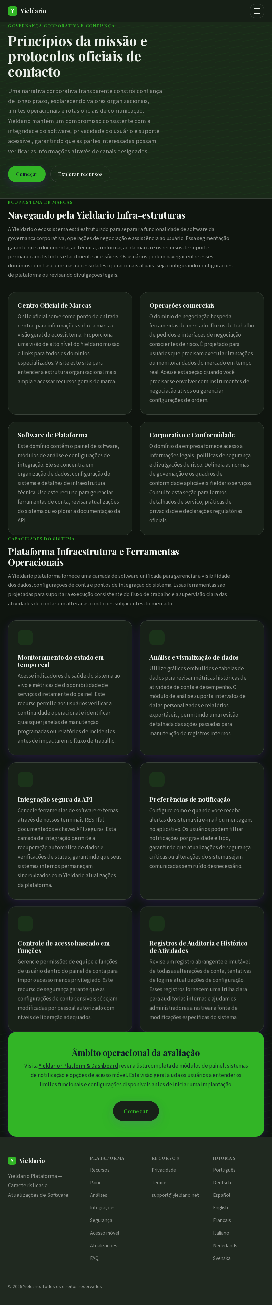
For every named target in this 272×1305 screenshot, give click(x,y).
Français (222, 1220)
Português (224, 1170)
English (220, 1207)
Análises (98, 1195)
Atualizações (103, 1245)
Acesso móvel (104, 1233)
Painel (96, 1182)
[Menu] (257, 11)
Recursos (100, 1170)
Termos (160, 1182)
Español (221, 1195)
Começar (27, 174)
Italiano (221, 1233)
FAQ (94, 1258)
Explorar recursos (80, 174)
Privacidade (164, 1170)
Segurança (101, 1220)
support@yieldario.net (175, 1195)
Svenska (222, 1258)
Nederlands (225, 1245)
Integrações (103, 1207)
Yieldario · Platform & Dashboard (78, 1066)
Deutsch (222, 1182)
